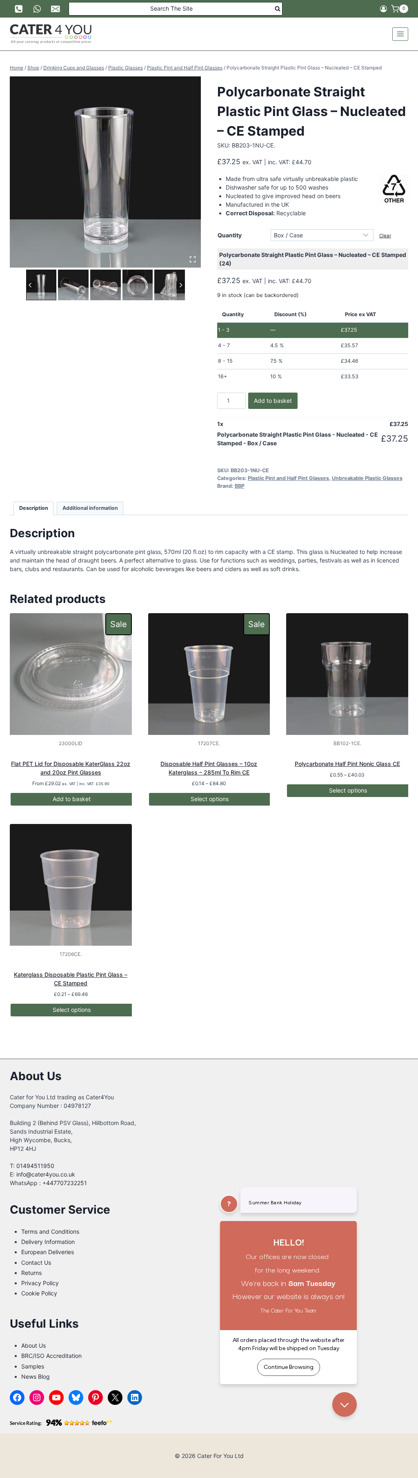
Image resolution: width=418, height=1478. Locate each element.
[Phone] (18, 9)
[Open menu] (400, 34)
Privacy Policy (40, 1282)
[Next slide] (180, 285)
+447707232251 (64, 1182)
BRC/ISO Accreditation (51, 1355)
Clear (385, 236)
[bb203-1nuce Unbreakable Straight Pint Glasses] (105, 172)
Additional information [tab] (90, 508)
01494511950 (35, 1165)
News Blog (35, 1376)
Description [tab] (33, 508)
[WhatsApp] (37, 9)
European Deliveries (47, 1251)
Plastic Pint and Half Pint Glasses (288, 478)
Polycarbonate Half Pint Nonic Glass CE (347, 763)
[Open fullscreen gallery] (192, 259)
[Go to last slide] (30, 285)
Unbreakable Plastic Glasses (367, 478)
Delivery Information (48, 1241)
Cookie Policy (39, 1293)
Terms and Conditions (50, 1231)
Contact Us (36, 1262)
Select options (210, 798)
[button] (41, 285)
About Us (33, 1345)
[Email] (55, 9)
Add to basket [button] (72, 798)
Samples (32, 1366)
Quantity (230, 235)
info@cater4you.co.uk (45, 1174)
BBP (240, 486)
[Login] (383, 9)
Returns (31, 1272)
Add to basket (273, 400)
